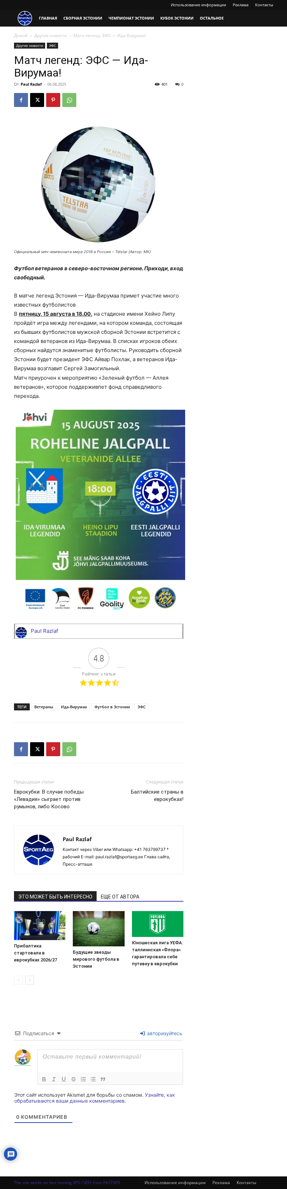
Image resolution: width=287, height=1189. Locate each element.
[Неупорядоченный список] (93, 1079)
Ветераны (43, 706)
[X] (37, 100)
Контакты (264, 4)
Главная (48, 18)
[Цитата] (103, 1079)
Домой (21, 35)
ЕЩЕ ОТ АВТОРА (120, 897)
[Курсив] (54, 1079)
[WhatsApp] (69, 100)
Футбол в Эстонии (112, 706)
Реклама (240, 4)
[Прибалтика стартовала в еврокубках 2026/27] (39, 925)
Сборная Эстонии (82, 18)
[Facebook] (21, 100)
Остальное (212, 18)
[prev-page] (18, 980)
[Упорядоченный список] (83, 1079)
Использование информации (198, 4)
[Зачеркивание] (73, 1079)
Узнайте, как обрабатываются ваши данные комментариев (94, 1098)
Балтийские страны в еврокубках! (157, 795)
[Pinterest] (53, 100)
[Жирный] (44, 1079)
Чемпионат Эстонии (131, 18)
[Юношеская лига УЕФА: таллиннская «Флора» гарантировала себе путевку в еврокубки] (157, 924)
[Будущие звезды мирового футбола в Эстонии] (98, 928)
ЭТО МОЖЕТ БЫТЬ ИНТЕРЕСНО (55, 897)
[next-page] (29, 980)
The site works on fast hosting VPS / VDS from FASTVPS (67, 1183)
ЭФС (52, 45)
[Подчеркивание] (64, 1079)
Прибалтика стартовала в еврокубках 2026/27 (35, 952)
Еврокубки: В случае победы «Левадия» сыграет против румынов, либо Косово (49, 799)
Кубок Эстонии (177, 18)
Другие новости (50, 35)
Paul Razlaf (31, 84)
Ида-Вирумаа (74, 706)
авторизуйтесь (164, 1033)
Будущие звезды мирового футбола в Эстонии (96, 959)
